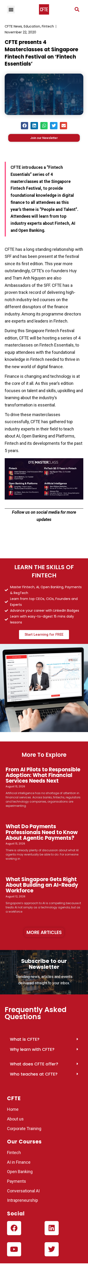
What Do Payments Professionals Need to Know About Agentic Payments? (42, 832)
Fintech (48, 26)
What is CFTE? (24, 1039)
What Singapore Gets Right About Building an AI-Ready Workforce (42, 885)
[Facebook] (14, 1228)
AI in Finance (19, 1162)
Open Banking (20, 1171)
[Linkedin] (52, 1228)
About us (15, 1118)
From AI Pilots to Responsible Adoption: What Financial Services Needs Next (43, 775)
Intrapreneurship (22, 1200)
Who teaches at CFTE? (33, 1074)
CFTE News (13, 26)
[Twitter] (52, 1249)
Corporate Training (24, 1128)
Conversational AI (24, 1190)
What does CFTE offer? (34, 1064)
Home (13, 1109)
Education (32, 26)
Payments (16, 1181)
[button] (77, 9)
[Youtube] (14, 1249)
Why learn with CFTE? (32, 1049)
